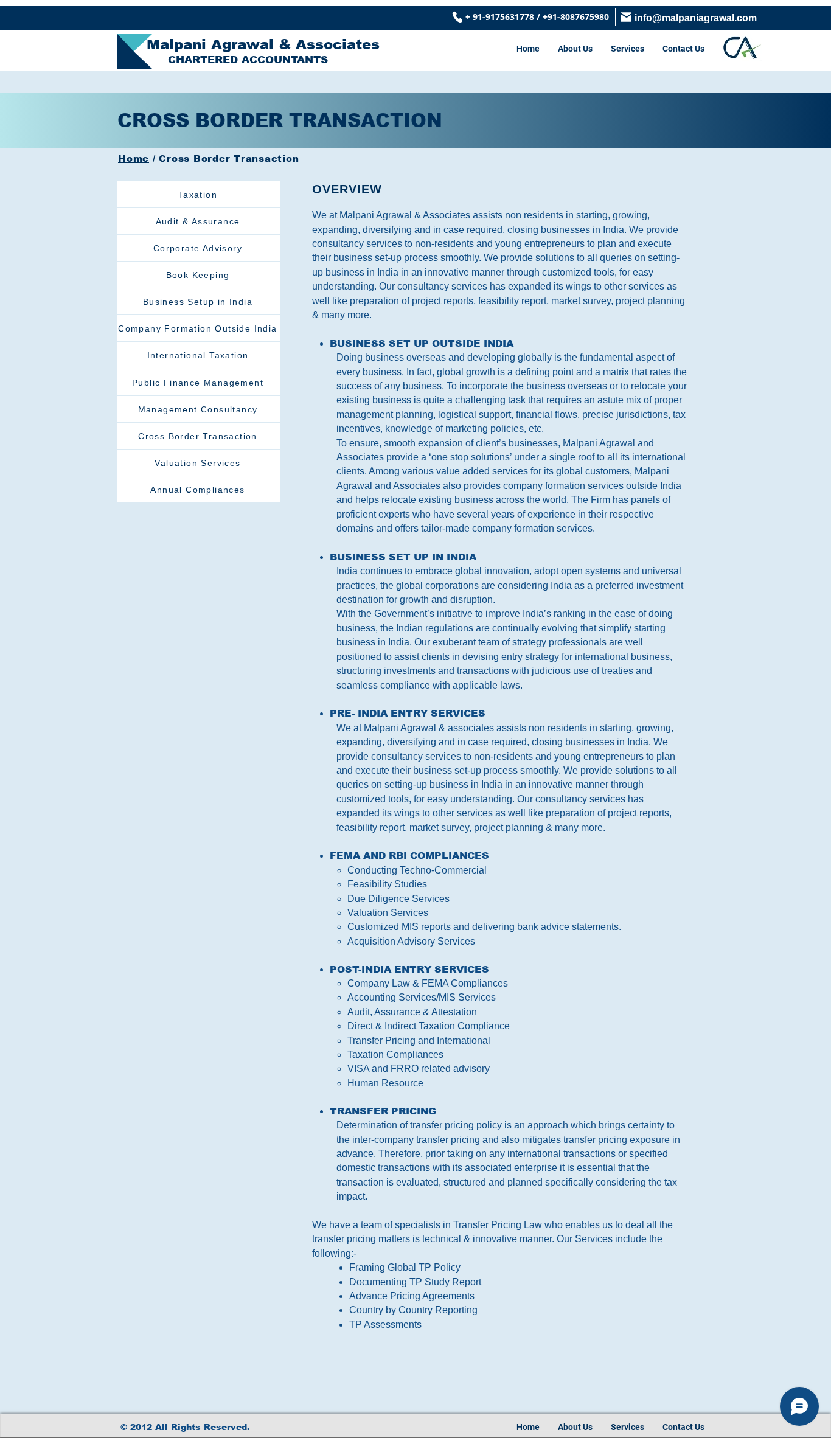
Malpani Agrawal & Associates (263, 44)
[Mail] (626, 17)
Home (133, 158)
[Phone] (457, 17)
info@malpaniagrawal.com (696, 18)
